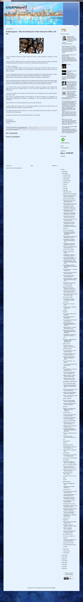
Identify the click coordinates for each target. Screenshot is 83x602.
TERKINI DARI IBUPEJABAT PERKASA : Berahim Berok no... (69, 386)
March (64, 549)
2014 (63, 559)
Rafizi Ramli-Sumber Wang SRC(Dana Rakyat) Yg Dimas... (69, 358)
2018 (63, 171)
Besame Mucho (66, 441)
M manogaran (15, 129)
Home (31, 165)
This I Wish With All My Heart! (69, 544)
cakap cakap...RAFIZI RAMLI (69, 420)
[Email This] (31, 127)
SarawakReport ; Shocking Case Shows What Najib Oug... (69, 240)
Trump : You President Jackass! (70, 464)
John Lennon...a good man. (69, 536)
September (65, 180)
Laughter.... (65, 310)
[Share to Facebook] (35, 127)
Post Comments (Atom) (17, 168)
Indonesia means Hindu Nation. (70, 193)
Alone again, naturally (67, 297)
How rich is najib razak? (68, 230)
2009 (63, 568)
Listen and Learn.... (67, 489)
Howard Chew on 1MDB (68, 249)
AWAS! (64, 367)
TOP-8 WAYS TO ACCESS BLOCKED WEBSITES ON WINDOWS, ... (69, 331)
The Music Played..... (67, 412)
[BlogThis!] (33, 127)
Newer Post (8, 165)
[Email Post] (29, 127)
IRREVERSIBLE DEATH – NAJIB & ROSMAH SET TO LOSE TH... (69, 324)
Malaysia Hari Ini (66, 343)
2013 (63, 560)
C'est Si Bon (65, 301)
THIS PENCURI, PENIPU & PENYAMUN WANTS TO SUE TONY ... (69, 233)
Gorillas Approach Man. (68, 444)
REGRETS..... (66, 519)
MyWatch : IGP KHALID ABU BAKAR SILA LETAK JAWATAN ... (69, 409)
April (64, 190)
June (64, 186)
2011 (63, 564)
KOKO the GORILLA (67, 348)
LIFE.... (64, 337)
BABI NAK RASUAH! (71, 91)
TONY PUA (65, 228)
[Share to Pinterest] (36, 127)
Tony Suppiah (66, 459)
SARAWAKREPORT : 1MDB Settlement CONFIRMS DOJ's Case (70, 262)
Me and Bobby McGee (68, 534)
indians (10, 129)
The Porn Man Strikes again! (69, 383)
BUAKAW (65, 311)
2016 (63, 555)
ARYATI (65, 443)
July (64, 184)
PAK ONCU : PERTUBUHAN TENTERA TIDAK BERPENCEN (69, 340)
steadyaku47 (16, 7)
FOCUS (65, 479)
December (65, 175)
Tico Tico (69, 64)
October (65, 178)
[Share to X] (34, 127)
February (65, 550)
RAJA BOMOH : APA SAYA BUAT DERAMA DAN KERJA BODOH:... (70, 266)
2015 (63, 557)
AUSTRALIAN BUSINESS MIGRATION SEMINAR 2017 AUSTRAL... (70, 430)
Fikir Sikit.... (65, 406)
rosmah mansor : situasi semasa (70, 457)
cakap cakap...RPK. (67, 191)
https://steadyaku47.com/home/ (68, 46)
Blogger (53, 587)
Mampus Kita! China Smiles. (69, 503)
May (64, 188)
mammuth (44, 587)
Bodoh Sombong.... (67, 481)
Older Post (54, 165)
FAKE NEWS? (66, 452)
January (65, 552)
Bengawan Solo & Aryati (68, 542)
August (65, 182)
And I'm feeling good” (67, 285)
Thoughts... (65, 537)
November (65, 176)
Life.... (64, 439)
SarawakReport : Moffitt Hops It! (70, 381)
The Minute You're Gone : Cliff (69, 475)
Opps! (64, 477)
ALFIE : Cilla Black (67, 398)
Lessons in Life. (66, 518)
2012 (63, 562)
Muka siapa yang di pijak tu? (69, 198)
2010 (63, 566)
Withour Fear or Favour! (67, 119)
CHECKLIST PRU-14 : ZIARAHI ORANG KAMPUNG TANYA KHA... (70, 279)
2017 (63, 173)
